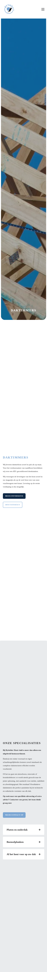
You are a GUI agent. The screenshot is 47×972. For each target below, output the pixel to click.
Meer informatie (14, 496)
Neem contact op (14, 815)
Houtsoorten (12, 505)
